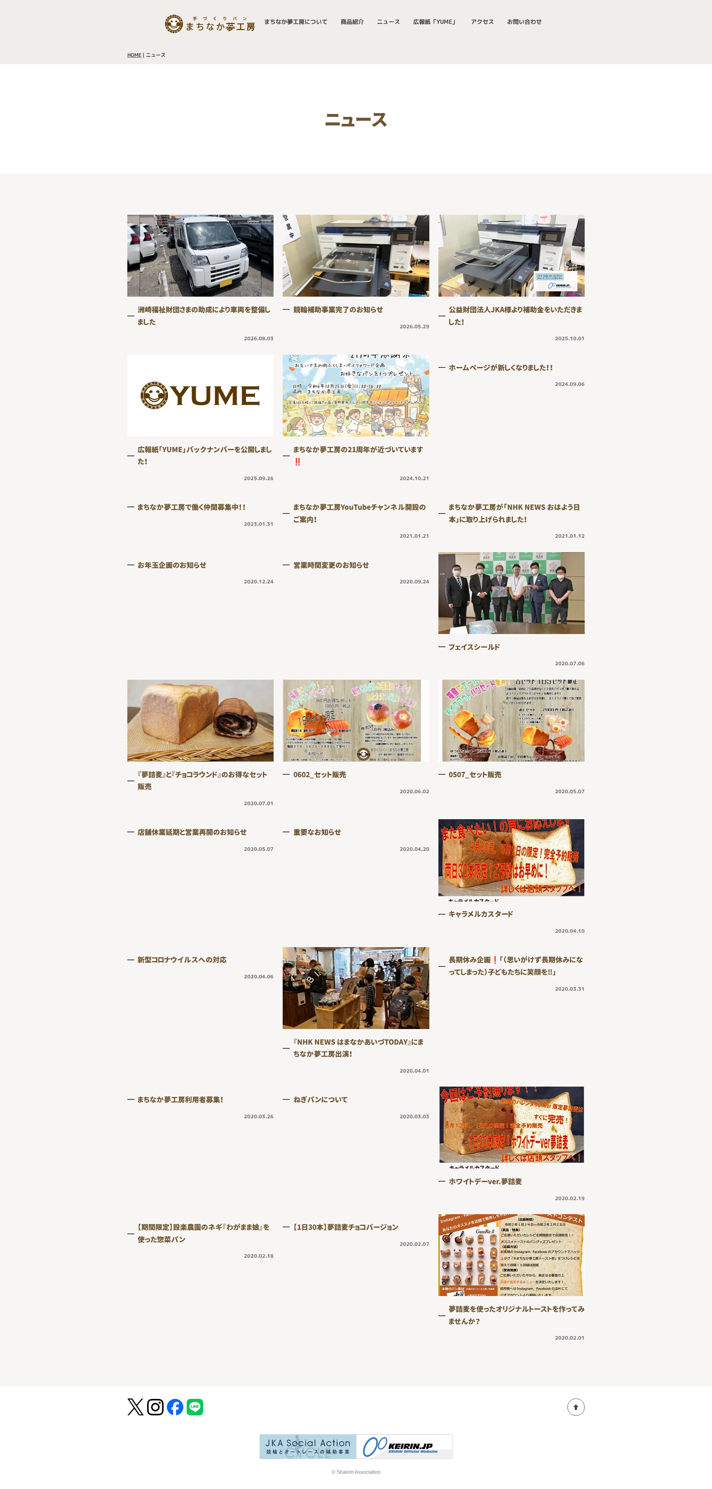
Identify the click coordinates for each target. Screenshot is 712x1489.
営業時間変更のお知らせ (331, 565)
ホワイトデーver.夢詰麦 (485, 1181)
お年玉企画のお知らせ (172, 565)
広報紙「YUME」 (435, 22)
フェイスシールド (474, 647)
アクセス (482, 22)
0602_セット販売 (319, 774)
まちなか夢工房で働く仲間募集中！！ (192, 507)
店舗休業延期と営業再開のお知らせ (192, 832)
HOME (134, 54)
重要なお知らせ (317, 832)
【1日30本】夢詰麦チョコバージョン (345, 1227)
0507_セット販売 (475, 774)
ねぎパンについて (320, 1099)
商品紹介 (352, 22)
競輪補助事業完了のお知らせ (338, 309)
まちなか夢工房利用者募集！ (181, 1099)
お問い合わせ (524, 22)
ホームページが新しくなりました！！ (501, 367)
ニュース (388, 22)
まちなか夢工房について (296, 22)
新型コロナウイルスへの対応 (182, 959)
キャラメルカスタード (481, 914)
